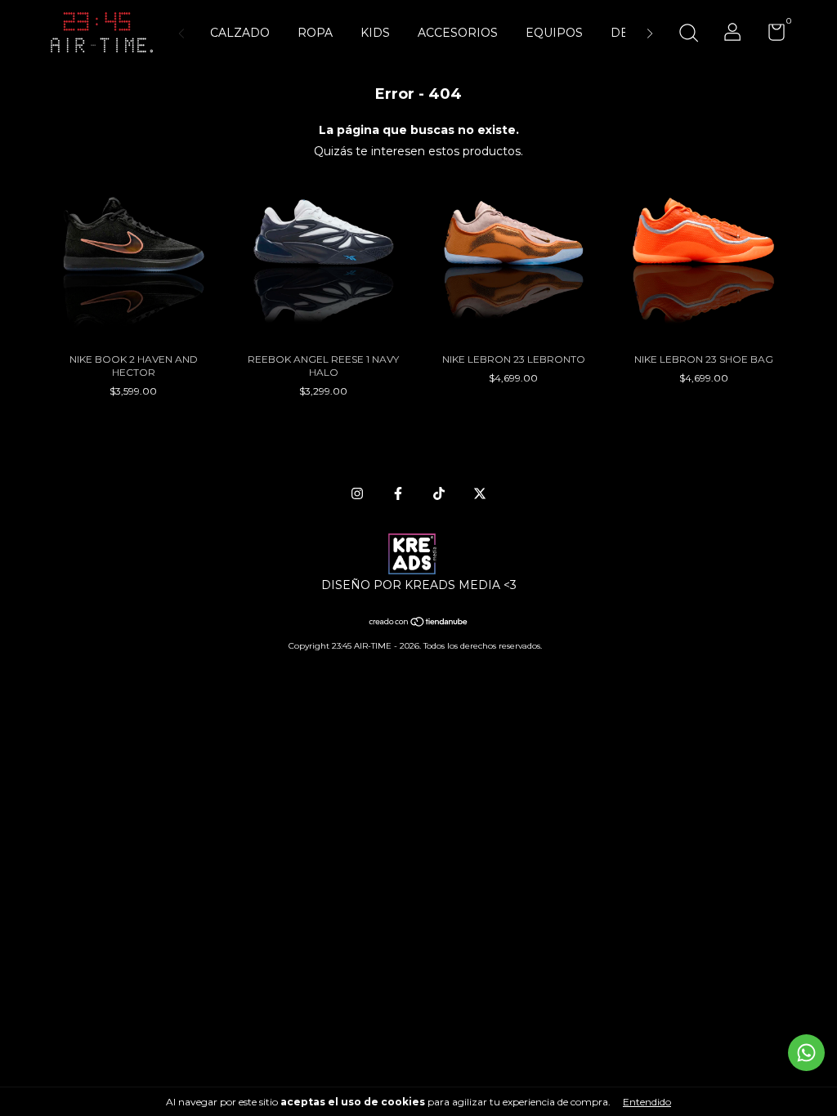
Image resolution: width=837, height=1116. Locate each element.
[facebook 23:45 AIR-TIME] (398, 493)
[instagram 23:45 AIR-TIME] (357, 493)
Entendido (647, 1102)
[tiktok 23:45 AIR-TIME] (438, 493)
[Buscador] (688, 34)
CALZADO (240, 32)
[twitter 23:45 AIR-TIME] (479, 493)
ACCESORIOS (458, 32)
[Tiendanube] (419, 623)
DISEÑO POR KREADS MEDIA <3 (419, 585)
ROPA (315, 32)
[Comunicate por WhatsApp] (806, 1052)
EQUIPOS (554, 32)
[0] (770, 35)
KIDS (375, 32)
